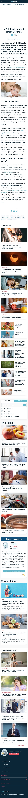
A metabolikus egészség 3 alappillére (19, 325)
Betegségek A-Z (4, 775)
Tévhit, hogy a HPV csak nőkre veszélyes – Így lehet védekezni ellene (20, 382)
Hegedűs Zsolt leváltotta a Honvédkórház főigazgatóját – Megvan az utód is (13, 741)
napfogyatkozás (5, 267)
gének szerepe (20, 216)
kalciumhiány (5, 668)
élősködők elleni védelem (19, 4)
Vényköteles (7, 411)
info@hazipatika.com (20, 794)
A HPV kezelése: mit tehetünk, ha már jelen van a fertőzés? (20, 373)
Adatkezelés (6, 764)
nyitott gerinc (5, 217)
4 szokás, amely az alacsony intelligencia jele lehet (13, 510)
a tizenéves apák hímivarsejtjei (17, 67)
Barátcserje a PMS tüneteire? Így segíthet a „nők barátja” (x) (20, 364)
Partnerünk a (16, 576)
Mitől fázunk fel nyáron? (19, 333)
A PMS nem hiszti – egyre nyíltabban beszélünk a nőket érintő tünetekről (20, 343)
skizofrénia (15, 190)
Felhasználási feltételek (6, 761)
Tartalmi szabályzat (6, 767)
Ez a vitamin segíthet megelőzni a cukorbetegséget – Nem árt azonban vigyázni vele (12, 488)
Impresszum (6, 759)
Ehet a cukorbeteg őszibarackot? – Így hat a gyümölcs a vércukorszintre (13, 443)
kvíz (3, 599)
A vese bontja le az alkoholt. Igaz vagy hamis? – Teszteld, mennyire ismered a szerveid (13, 603)
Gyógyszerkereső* (5, 779)
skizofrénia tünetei (12, 219)
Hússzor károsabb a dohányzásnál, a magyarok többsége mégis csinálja (12, 294)
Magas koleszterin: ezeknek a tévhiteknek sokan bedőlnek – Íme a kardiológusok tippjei (13, 465)
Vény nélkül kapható (8, 413)
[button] (14, 772)
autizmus (13, 216)
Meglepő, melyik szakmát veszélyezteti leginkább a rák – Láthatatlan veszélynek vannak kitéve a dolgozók (13, 718)
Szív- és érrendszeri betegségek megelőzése (11, 243)
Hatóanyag (20, 400)
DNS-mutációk (8, 172)
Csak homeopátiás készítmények (11, 416)
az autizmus (7, 190)
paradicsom (4, 314)
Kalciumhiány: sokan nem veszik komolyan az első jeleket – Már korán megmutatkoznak (13, 672)
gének (11, 217)
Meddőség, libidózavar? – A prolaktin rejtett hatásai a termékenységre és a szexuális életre (20, 354)
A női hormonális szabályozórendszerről (19, 391)
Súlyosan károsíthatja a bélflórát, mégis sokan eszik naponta (13, 531)
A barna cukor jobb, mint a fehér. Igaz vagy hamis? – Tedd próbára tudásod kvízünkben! (13, 634)
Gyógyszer (7, 400)
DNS (8, 216)
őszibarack (4, 441)
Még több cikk (21, 745)
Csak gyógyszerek (8, 408)
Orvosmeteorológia (6, 4)
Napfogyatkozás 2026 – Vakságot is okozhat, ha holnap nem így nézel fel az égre (12, 271)
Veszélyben (4, 291)
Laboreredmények (5, 772)
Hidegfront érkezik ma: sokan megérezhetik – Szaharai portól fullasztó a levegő (14, 694)
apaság (3, 216)
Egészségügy (5, 738)
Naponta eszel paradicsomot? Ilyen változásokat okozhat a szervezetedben (13, 316)
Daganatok (4, 714)
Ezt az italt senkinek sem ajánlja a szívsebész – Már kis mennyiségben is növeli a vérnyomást (12, 247)
